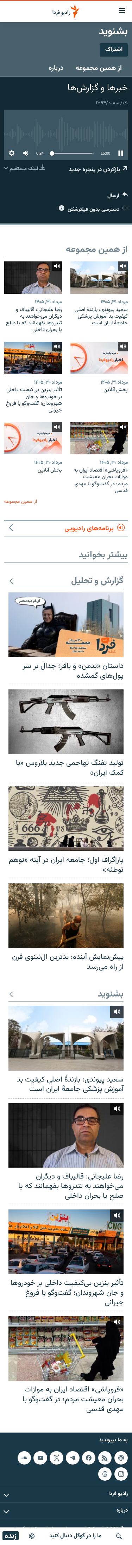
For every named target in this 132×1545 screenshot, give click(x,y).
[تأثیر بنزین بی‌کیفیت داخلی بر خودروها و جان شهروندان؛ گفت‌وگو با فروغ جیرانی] (33, 358)
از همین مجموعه (99, 68)
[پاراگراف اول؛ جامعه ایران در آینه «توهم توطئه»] (66, 818)
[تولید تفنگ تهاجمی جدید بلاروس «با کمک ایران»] (66, 721)
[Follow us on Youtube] (40, 1458)
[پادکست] (31, 1536)
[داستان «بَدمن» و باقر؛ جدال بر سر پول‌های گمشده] (66, 624)
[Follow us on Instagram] (121, 1474)
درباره (56, 68)
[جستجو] (119, 1536)
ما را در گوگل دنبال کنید (75, 1536)
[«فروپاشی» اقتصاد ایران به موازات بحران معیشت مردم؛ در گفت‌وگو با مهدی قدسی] (99, 438)
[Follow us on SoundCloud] (24, 1458)
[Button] (117, 197)
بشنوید (111, 994)
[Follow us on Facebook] (88, 1458)
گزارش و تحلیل (97, 581)
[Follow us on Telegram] (72, 1458)
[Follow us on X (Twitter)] (56, 1458)
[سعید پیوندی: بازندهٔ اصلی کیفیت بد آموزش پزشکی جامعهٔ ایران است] (99, 277)
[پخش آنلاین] (99, 358)
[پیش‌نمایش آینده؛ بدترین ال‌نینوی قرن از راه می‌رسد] (66, 915)
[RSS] (105, 1458)
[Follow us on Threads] (105, 1474)
